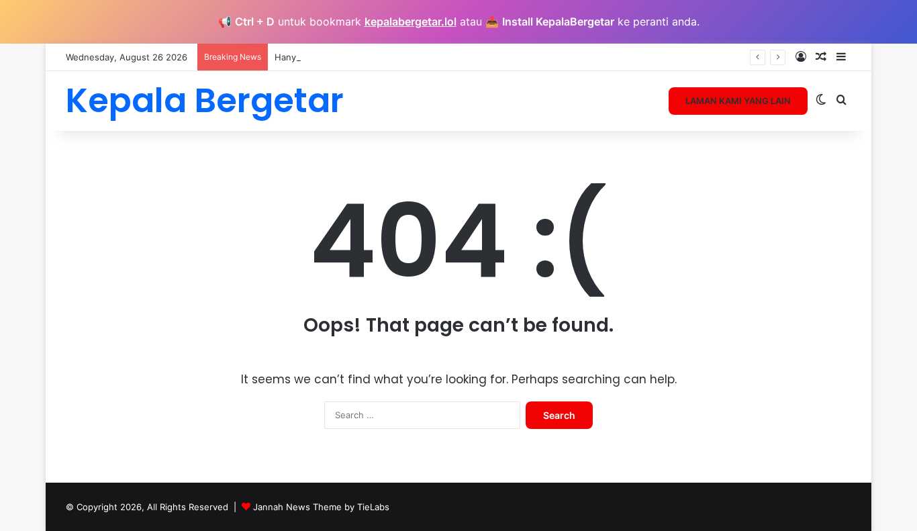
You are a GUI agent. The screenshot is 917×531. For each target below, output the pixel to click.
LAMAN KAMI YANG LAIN (738, 100)
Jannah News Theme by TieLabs (321, 506)
